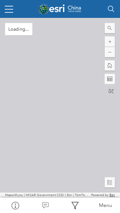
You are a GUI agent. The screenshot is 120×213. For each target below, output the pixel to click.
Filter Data (75, 205)
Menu (105, 205)
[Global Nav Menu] (9, 9)
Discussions (45, 205)
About (15, 205)
